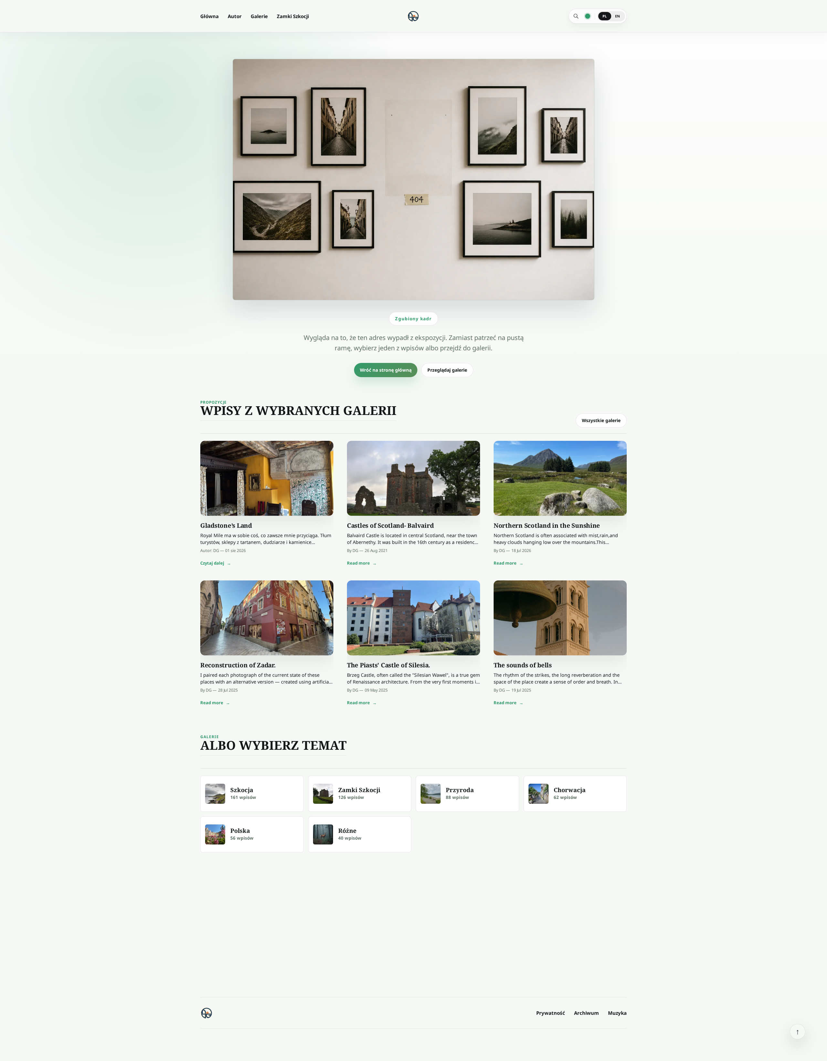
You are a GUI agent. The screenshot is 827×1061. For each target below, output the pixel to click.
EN (617, 16)
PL (604, 16)
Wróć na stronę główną (386, 370)
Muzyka (617, 1013)
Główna (209, 16)
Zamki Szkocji (293, 16)
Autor (235, 16)
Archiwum (586, 1013)
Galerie (259, 16)
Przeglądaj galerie (447, 370)
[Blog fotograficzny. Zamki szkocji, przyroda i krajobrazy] (206, 1012)
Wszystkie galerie (601, 420)
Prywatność (550, 1013)
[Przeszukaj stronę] (576, 16)
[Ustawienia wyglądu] (587, 16)
